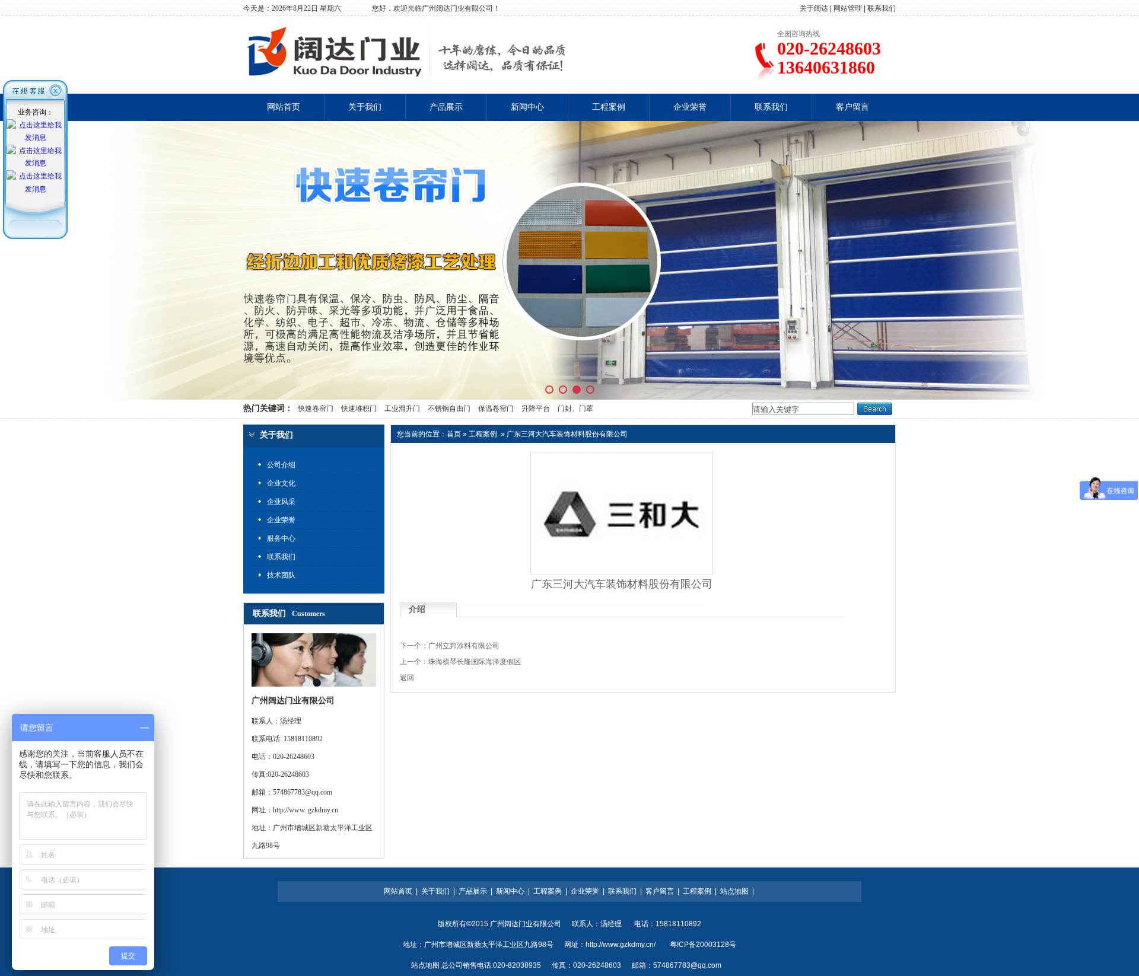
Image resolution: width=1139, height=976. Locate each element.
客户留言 (852, 107)
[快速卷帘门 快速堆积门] (569, 260)
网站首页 (283, 107)
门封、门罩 (575, 408)
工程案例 (608, 107)
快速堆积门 (359, 408)
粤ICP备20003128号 (703, 944)
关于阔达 (814, 8)
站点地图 (734, 891)
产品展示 (446, 107)
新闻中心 (527, 107)
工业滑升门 (402, 408)
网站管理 (847, 8)
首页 (454, 434)
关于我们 (364, 107)
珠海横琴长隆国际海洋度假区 (474, 662)
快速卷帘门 (314, 408)
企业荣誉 (690, 107)
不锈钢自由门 (449, 408)
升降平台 (535, 408)
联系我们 (881, 8)
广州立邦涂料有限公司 (463, 646)
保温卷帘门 (496, 408)
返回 (407, 678)
